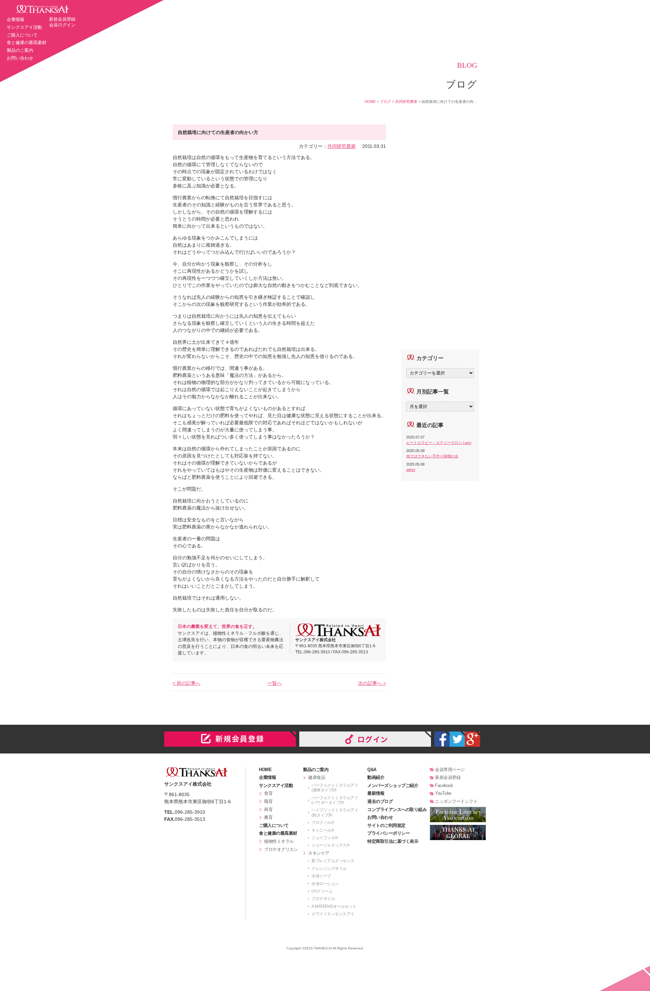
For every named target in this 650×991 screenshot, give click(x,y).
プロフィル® (322, 822)
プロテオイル (323, 898)
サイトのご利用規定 (386, 825)
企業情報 (15, 19)
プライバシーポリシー (388, 833)
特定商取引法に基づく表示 (392, 841)
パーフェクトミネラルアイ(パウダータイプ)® (334, 800)
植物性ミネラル (279, 841)
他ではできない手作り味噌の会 (432, 456)
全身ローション (325, 883)
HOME (370, 101)
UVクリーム (321, 891)
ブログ (385, 101)
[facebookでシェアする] (442, 739)
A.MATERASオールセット (333, 906)
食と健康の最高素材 (26, 42)
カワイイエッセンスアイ (332, 913)
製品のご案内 (20, 50)
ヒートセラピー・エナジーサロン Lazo (438, 443)
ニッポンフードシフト (456, 801)
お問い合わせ (20, 58)
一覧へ (274, 683)
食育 (268, 793)
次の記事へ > (372, 683)
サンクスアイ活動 (24, 27)
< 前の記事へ (186, 683)
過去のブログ (380, 801)
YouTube (443, 793)
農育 (268, 817)
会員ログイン (62, 24)
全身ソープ (321, 876)
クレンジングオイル (329, 868)
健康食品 (316, 777)
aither (410, 470)
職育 (268, 801)
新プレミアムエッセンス (332, 860)
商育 (268, 809)
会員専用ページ (450, 769)
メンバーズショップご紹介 (392, 785)
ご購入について (22, 35)
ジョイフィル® (324, 837)
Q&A (371, 769)
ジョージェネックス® (330, 845)
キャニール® (322, 830)
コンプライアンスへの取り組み (397, 809)
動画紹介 (375, 777)
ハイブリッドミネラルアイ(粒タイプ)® (334, 812)
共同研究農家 (406, 101)
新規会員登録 (62, 19)
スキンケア (318, 853)
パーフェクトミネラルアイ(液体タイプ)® (334, 787)
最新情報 (375, 793)
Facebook (444, 785)
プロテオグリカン (281, 849)
